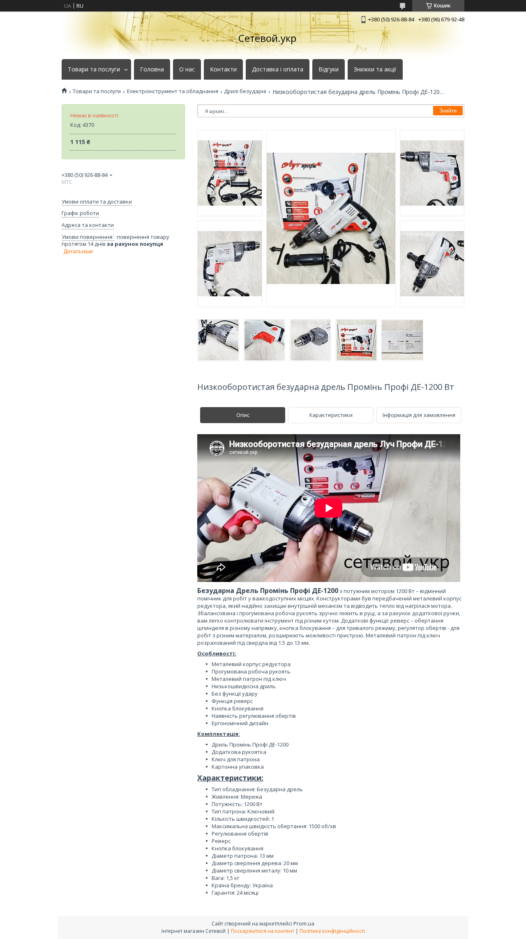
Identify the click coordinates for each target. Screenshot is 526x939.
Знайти (448, 111)
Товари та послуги (94, 69)
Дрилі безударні (245, 91)
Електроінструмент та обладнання (172, 91)
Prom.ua (303, 923)
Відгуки (328, 69)
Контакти (223, 69)
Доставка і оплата (277, 69)
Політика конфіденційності (332, 931)
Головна (152, 69)
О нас (187, 69)
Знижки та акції (375, 69)
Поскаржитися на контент (262, 931)
